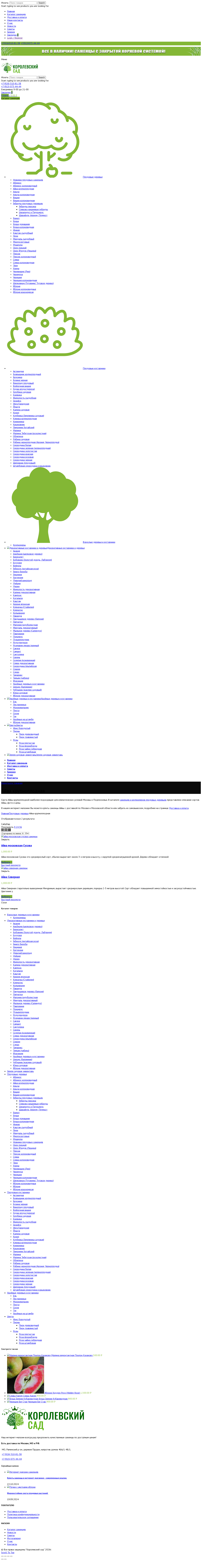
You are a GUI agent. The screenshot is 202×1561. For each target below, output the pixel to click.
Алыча (16, 1085)
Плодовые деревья (19, 813)
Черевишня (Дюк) (21, 1168)
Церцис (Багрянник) (22, 1059)
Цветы (10, 1316)
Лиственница (19, 1298)
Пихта (16, 1304)
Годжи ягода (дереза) (24, 1212)
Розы (15, 1331)
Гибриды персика (27, 1100)
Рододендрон (20, 1015)
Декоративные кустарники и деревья (26, 920)
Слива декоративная (23, 1035)
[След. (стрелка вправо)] (5, 1559)
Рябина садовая (21, 1263)
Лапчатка (18, 994)
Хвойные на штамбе (23, 1313)
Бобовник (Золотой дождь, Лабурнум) (32, 932)
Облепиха (18, 1260)
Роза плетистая (27, 1334)
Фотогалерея (14, 1538)
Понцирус (18, 1009)
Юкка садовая (20, 1065)
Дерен (16, 958)
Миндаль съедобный (23, 1133)
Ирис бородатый (21, 1319)
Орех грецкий (19, 1145)
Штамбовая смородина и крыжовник (32, 1289)
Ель (15, 1295)
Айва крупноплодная (23, 1082)
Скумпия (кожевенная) (24, 1032)
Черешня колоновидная (25, 1177)
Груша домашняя (21, 1118)
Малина (17, 1254)
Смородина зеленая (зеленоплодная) (32, 1272)
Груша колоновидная (23, 1121)
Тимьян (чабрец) (21, 1050)
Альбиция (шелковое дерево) (27, 926)
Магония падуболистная (25, 997)
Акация (16, 923)
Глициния (17, 947)
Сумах (16, 1044)
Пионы (16, 1322)
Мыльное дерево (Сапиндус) (27, 1003)
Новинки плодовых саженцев (28, 1142)
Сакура (16, 1020)
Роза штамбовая (27, 1342)
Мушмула (17, 1139)
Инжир (16, 1124)
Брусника (17, 1201)
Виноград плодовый (23, 1207)
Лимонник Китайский (23, 1251)
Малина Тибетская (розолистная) (29, 1257)
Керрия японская (21, 976)
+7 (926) (11, 83)
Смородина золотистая (25, 1275)
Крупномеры (19, 917)
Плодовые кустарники (18, 1192)
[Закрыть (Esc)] (2, 1556)
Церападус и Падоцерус (31, 1106)
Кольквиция (19, 985)
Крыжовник (19, 1248)
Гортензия (18, 950)
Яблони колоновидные (24, 1183)
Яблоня (16, 1186)
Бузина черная (20, 1204)
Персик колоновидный (24, 1153)
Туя (14, 1310)
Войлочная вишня (22, 1210)
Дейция (17, 955)
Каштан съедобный (23, 1127)
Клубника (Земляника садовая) (28, 1239)
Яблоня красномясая (23, 1189)
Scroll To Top (7, 1552)
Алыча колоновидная (24, 1088)
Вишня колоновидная (24, 1094)
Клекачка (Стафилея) (23, 979)
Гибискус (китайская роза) (26, 941)
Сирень (16, 1029)
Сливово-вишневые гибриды (33, 1103)
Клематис (18, 982)
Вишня (16, 1091)
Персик (16, 1150)
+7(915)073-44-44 (30, 43)
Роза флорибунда (28, 1337)
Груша (16, 1115)
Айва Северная (10, 877)
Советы (11, 1535)
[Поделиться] (5, 1556)
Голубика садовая (22, 1215)
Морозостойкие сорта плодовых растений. (27, 1493)
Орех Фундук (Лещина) (24, 1147)
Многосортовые (21, 1136)
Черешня (17, 1174)
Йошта (16, 1230)
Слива (16, 1156)
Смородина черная (22, 1283)
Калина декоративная (24, 964)
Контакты (12, 1544)
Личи (15, 1130)
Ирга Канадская (21, 1227)
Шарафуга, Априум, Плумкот (33, 1109)
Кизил (16, 1236)
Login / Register (15, 37)
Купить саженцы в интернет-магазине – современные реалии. (37, 1478)
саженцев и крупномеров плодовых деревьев (143, 799)
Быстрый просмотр (11, 865)
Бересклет (18, 929)
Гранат (16, 1112)
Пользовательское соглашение (23, 1517)
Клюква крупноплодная (25, 1242)
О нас (10, 1541)
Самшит (17, 1023)
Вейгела (17, 938)
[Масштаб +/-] (11, 1556)
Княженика (18, 1245)
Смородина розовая (23, 1280)
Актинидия (18, 1195)
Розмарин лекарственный (26, 1017)
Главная (5, 813)
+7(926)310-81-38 (10, 43)
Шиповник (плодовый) (24, 1286)
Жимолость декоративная (26, 961)
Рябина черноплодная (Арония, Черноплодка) (36, 1266)
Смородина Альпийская (25, 1038)
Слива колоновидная (23, 1159)
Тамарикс (17, 1047)
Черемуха (18, 1171)
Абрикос (17, 1077)
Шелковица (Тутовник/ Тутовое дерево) (33, 1180)
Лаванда (17, 988)
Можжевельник (21, 1301)
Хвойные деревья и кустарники (29, 1056)
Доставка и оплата (179, 808)
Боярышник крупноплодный (27, 1198)
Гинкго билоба (20, 944)
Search (42, 3)
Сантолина (18, 1026)
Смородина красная (23, 1277)
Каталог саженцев (16, 1529)
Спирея (16, 1041)
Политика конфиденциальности (23, 1514)
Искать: (5, 2)
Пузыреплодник (21, 1012)
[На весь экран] (8, 1556)
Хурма (16, 1165)
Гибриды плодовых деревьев (28, 1097)
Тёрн (15, 1162)
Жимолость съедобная (24, 1221)
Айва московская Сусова (16, 845)
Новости (11, 1532)
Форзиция (18, 1053)
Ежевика (17, 1218)
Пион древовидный (29, 1325)
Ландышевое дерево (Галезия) (28, 991)
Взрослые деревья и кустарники (23, 914)
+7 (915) (11, 86)
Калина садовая (21, 1233)
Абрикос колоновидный (25, 1080)
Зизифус (17, 1224)
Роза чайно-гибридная (30, 1340)
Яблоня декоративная (24, 1068)
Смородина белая (22, 1269)
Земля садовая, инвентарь (20, 1071)
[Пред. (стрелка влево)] (2, 1559)
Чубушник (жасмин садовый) (27, 1062)
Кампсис (17, 967)
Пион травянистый (28, 1328)
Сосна (16, 1307)
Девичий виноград (22, 952)
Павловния (18, 1006)
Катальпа (18, 970)
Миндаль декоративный (25, 1000)
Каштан (17, 973)
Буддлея (17, 935)
